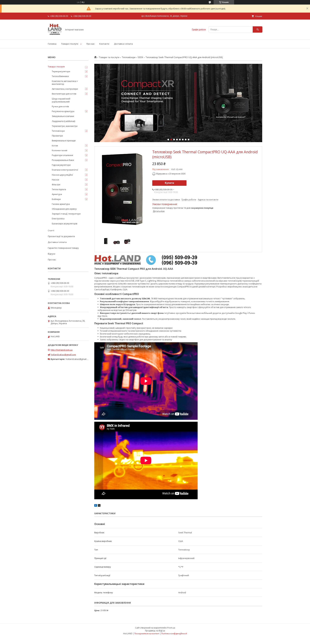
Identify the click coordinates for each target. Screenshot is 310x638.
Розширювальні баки (63, 160)
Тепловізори (128, 57)
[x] (99, 505)
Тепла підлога (59, 189)
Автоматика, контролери (65, 88)
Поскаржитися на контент (146, 633)
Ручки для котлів (60, 106)
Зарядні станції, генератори (66, 213)
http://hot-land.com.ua (61, 350)
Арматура (57, 194)
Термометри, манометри (65, 126)
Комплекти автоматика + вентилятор (65, 82)
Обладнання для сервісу (64, 208)
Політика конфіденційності (174, 633)
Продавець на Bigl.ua (155, 630)
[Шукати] (257, 29)
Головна (52, 43)
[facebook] (95, 505)
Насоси (55, 179)
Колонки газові (59, 150)
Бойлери (56, 199)
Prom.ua (171, 627)
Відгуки (51, 253)
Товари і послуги (69, 43)
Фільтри (56, 184)
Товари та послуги (109, 57)
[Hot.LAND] (55, 35)
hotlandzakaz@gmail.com (63, 354)
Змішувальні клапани (63, 116)
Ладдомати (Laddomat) (63, 121)
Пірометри (57, 135)
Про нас (90, 43)
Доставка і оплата (123, 43)
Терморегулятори (61, 71)
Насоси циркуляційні (62, 174)
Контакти (104, 43)
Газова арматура (61, 204)
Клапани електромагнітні (65, 169)
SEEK (140, 57)
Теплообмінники (60, 76)
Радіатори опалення (62, 155)
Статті (51, 230)
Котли (55, 145)
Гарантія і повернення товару (63, 247)
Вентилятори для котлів (64, 93)
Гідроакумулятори (61, 164)
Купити (169, 183)
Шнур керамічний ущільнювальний (61, 100)
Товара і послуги (56, 66)
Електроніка (58, 218)
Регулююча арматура (63, 111)
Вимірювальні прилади (64, 140)
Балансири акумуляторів (64, 223)
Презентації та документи (61, 236)
